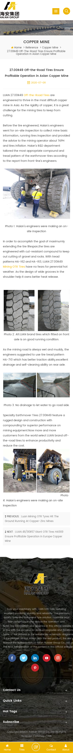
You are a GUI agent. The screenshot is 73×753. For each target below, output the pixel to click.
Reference (32, 48)
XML (49, 736)
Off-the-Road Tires (36, 95)
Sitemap (40, 736)
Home (18, 48)
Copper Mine (50, 48)
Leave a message (36, 747)
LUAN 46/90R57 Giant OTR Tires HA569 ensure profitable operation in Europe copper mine (34, 536)
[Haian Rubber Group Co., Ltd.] (9, 10)
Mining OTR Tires (14, 266)
